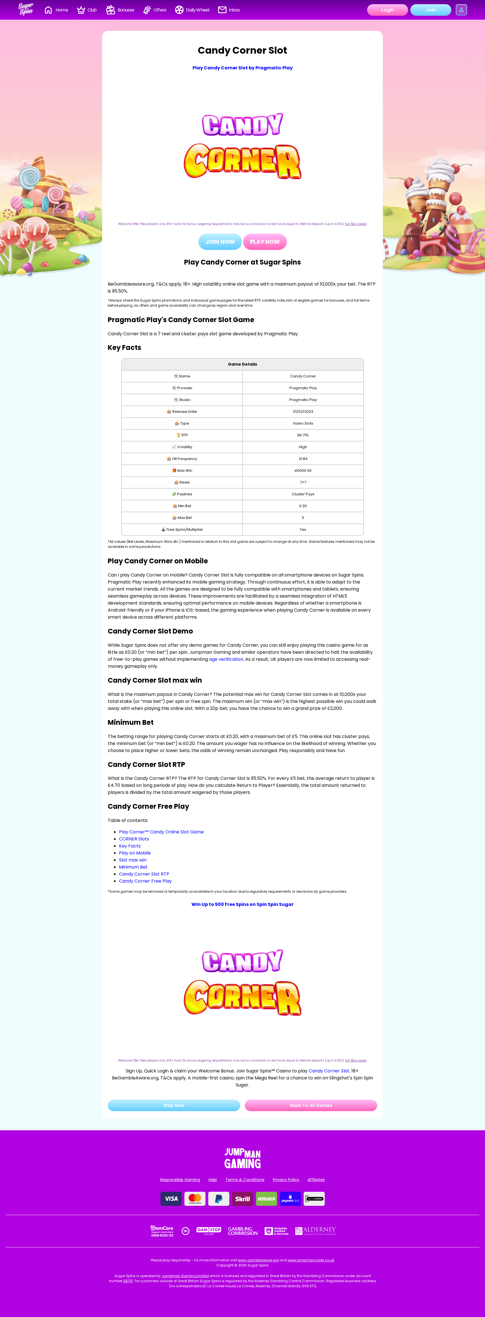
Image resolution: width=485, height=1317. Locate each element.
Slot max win (133, 860)
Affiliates (316, 1179)
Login (387, 10)
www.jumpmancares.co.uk (311, 1260)
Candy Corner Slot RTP (144, 874)
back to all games (311, 1105)
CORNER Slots (134, 839)
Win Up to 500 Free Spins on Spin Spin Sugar (242, 904)
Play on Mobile (135, 853)
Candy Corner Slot (329, 1071)
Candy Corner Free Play (145, 881)
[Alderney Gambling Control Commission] (315, 1231)
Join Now (220, 242)
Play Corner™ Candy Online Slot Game (161, 832)
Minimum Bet (133, 867)
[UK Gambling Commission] (242, 1231)
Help (213, 1179)
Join (431, 10)
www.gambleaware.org (258, 1260)
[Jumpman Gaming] (242, 1166)
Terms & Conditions (244, 1179)
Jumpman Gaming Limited (185, 1275)
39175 (128, 1281)
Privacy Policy (286, 1179)
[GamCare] (162, 1231)
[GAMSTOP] (208, 1231)
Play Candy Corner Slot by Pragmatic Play (243, 68)
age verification (226, 659)
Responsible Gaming (180, 1179)
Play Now (265, 242)
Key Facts (130, 846)
